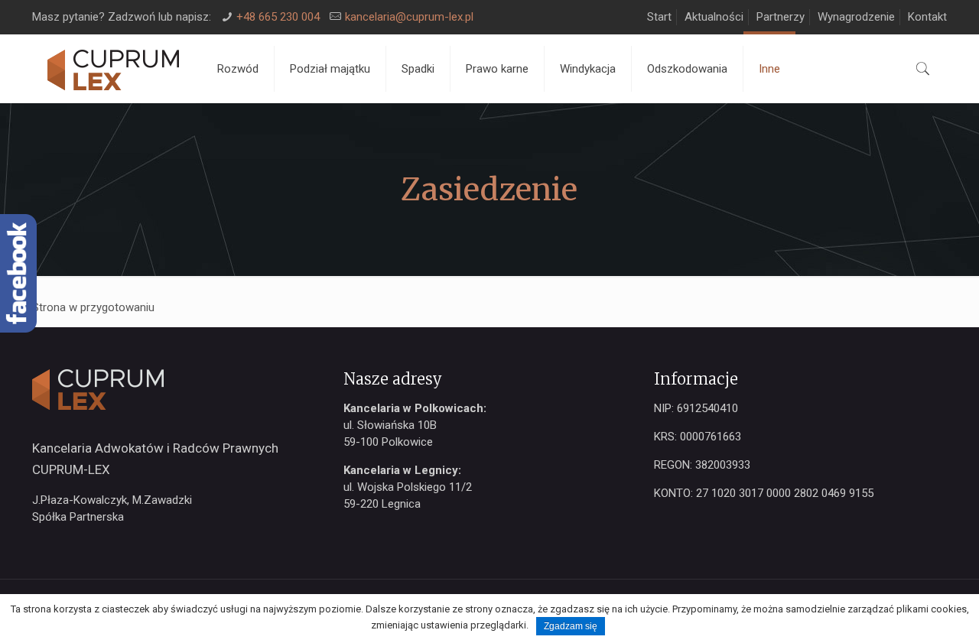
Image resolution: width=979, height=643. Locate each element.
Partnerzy (780, 17)
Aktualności (714, 17)
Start (659, 17)
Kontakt (927, 17)
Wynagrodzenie (856, 17)
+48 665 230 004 (278, 17)
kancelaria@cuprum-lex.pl (409, 17)
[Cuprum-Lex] (113, 68)
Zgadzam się (570, 626)
